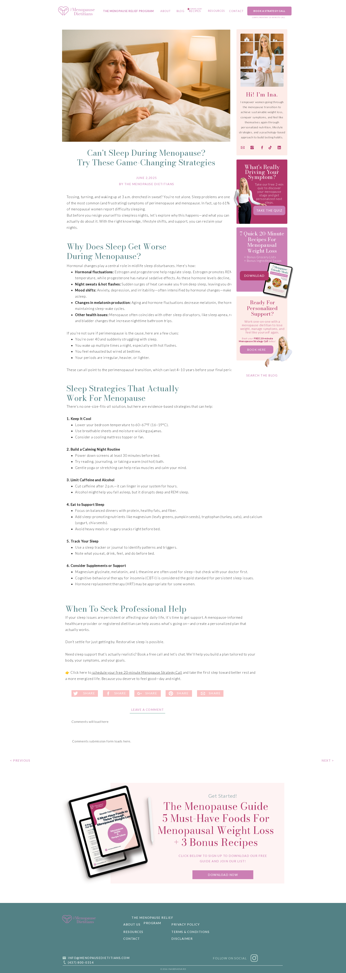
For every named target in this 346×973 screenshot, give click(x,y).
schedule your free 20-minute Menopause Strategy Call (137, 672)
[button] (223, 875)
